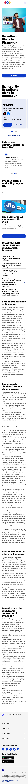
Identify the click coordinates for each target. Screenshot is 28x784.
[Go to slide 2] (12, 173)
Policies (16, 780)
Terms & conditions (6, 781)
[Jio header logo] (7, 3)
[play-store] (8, 758)
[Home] (3, 715)
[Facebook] (10, 749)
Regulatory (11, 780)
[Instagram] (7, 749)
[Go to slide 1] (12, 131)
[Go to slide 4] (16, 131)
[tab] (14, 723)
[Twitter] (3, 749)
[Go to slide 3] (15, 131)
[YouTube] (14, 749)
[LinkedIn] (18, 749)
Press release (5, 780)
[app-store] (8, 761)
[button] (20, 3)
